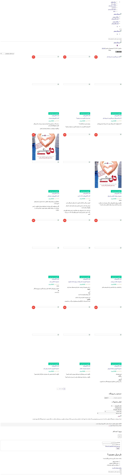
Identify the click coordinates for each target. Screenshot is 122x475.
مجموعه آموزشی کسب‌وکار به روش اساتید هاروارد (79, 281)
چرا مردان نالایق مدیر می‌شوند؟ (83, 118)
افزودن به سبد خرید (116, 113)
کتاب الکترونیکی (115, 18)
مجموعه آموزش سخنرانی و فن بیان (51, 368)
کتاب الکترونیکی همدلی (54, 118)
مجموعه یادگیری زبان (54, 281)
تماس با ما (113, 3)
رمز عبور (118, 444)
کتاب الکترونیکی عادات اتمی (84, 196)
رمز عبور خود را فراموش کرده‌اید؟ (112, 446)
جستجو (106, 397)
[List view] (116, 52)
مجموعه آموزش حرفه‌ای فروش (114, 368)
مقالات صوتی (116, 17)
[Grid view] (120, 52)
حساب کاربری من (112, 9)
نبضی (110, 425)
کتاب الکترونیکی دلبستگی (53, 196)
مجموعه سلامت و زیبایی (116, 281)
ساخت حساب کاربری (116, 468)
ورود (114, 11)
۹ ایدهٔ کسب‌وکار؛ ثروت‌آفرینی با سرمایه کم (112, 118)
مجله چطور (113, 2)
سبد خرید (114, 7)
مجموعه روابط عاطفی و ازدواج (114, 196)
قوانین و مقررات (112, 5)
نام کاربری (117, 442)
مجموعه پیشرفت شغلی (85, 368)
